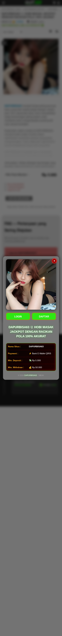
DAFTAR (44, 316)
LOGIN (18, 316)
